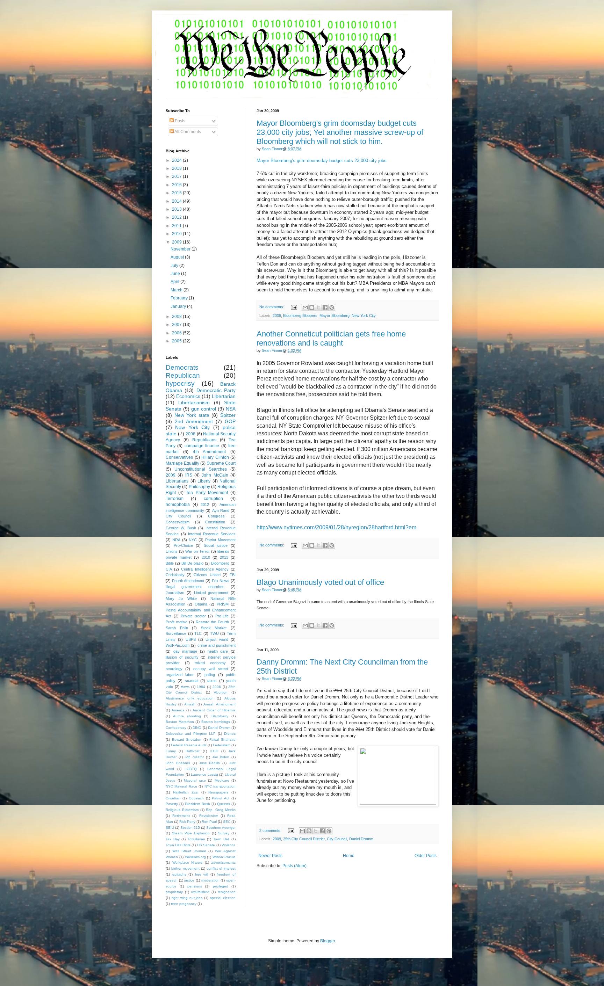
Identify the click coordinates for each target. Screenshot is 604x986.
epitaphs (179, 874)
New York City (364, 315)
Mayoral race (195, 780)
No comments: (272, 307)
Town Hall (221, 839)
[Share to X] (318, 307)
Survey (223, 833)
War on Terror (197, 551)
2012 (177, 217)
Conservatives (179, 457)
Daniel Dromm (361, 839)
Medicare (222, 780)
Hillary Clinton (215, 457)
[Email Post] (293, 307)
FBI (233, 575)
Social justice (216, 545)
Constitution (215, 522)
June (176, 273)
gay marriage (185, 651)
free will (201, 874)
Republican (183, 375)
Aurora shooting (187, 716)
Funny (171, 751)
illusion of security (182, 657)
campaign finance (202, 445)
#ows (185, 687)
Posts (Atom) (294, 865)
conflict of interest (221, 868)
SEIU (170, 827)
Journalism (175, 592)
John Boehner (178, 763)
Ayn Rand (220, 510)
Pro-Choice (183, 545)
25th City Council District (304, 839)
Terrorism (175, 498)
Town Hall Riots (178, 845)
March (177, 290)
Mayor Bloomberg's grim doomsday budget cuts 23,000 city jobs (322, 160)
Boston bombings (215, 722)
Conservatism (177, 522)
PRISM (223, 604)
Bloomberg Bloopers (300, 315)
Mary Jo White (181, 598)
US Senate (206, 845)
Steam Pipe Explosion (191, 833)
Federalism (221, 745)
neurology (174, 669)
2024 (177, 160)
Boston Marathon (180, 722)
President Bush (197, 804)
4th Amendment (209, 451)
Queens (223, 804)
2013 (177, 209)
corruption (213, 498)
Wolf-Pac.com (177, 645)
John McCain (215, 475)
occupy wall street (210, 669)
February (180, 298)
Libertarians (177, 481)
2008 (177, 316)
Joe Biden (221, 757)
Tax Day (173, 839)
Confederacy (176, 728)
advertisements (223, 862)
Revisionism (208, 816)
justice (189, 880)
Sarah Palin (177, 628)
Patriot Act (220, 798)
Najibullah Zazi (186, 792)
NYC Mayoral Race (181, 786)
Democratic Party (216, 390)
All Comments (187, 131)
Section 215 (190, 827)
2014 (177, 201)
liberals (223, 551)
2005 (177, 341)
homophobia (178, 504)
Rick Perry (187, 822)
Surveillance (176, 633)
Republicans (204, 439)
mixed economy (210, 663)
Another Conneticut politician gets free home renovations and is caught (331, 338)
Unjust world (217, 639)
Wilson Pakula (224, 857)
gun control (203, 409)
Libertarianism (194, 402)
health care (218, 651)
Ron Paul (209, 822)
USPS (191, 639)
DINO (197, 728)
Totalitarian (196, 839)
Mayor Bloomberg (334, 315)
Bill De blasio (192, 563)
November (181, 249)
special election (223, 898)
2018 (177, 168)
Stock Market (214, 628)
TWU (214, 633)
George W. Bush (181, 528)
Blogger (327, 940)
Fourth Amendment (188, 581)
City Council (337, 839)
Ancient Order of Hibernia (214, 710)
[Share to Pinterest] (331, 307)
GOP (230, 421)
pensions (194, 886)
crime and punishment (216, 645)
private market (179, 557)
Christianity (175, 575)
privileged (220, 886)
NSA (231, 409)
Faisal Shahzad (222, 739)
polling (209, 675)
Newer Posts (270, 855)
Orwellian (173, 798)
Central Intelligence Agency (205, 569)
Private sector (193, 616)
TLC (198, 633)
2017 (177, 176)
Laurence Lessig (204, 774)
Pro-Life (222, 616)
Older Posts (426, 855)
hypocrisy (180, 383)
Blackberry (219, 716)
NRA (176, 540)
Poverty (172, 804)
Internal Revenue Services (212, 534)
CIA (169, 569)
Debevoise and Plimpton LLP (191, 733)
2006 (177, 333)
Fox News (221, 581)
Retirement (181, 816)
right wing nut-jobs (187, 898)
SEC (226, 822)
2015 (177, 192)
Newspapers (218, 792)
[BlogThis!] (311, 307)
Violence (229, 845)
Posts (179, 120)
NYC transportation (220, 786)
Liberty (203, 481)
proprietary (174, 892)
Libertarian (224, 396)
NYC (193, 540)
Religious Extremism (182, 810)
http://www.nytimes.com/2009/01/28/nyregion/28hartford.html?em (336, 527)
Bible (170, 563)
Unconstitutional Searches (200, 469)
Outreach (196, 798)
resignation (227, 892)
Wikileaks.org (195, 857)
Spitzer (228, 415)
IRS (188, 475)
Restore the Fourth (212, 622)
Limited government (211, 592)
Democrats (182, 367)
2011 (177, 225)
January (179, 306)
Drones (230, 733)
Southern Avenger (221, 827)
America (178, 710)
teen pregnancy (183, 904)
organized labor (180, 675)
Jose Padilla (209, 763)
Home (348, 855)
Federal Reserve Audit (189, 745)
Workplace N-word (187, 862)
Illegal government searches (195, 587)
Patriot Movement (220, 540)
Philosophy (199, 486)
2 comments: (270, 830)
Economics (188, 396)
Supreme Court (221, 463)
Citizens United (207, 575)
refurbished (200, 892)
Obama (201, 604)
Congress (216, 516)
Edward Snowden (187, 739)
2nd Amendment (194, 421)
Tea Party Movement (207, 492)
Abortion (221, 692)
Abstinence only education (190, 698)
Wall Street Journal (189, 851)
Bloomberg (220, 563)
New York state (191, 415)
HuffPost (193, 751)
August (178, 257)
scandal (191, 681)
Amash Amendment (219, 704)
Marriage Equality (182, 463)
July (175, 265)
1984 (201, 687)
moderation (210, 880)
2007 (177, 324)
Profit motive (176, 622)
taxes (212, 681)
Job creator (194, 757)
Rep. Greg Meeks (221, 810)
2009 (277, 315)
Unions (172, 551)
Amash (189, 704)
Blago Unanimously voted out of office (320, 582)
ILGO (214, 751)
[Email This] (305, 307)
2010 (177, 233)
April (175, 281)
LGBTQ (191, 769)
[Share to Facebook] (325, 307)
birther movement (185, 868)
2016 (177, 184)
